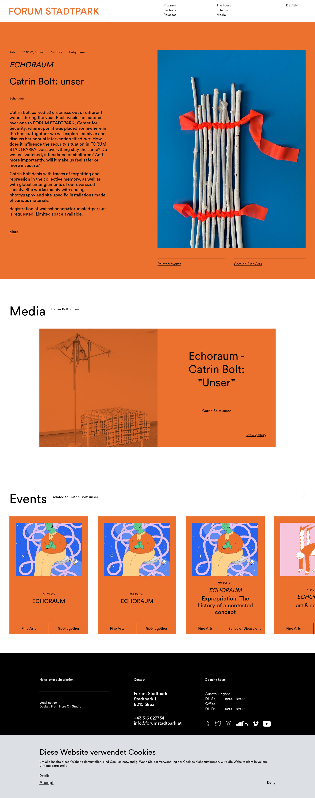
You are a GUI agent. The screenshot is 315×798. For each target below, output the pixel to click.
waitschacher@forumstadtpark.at (72, 209)
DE (288, 5)
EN (295, 5)
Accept (46, 782)
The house (224, 5)
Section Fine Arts (248, 264)
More (13, 232)
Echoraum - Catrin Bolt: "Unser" (217, 369)
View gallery (256, 435)
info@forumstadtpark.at (158, 723)
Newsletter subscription (56, 679)
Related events (169, 264)
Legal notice (48, 702)
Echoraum (16, 98)
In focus (222, 10)
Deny (271, 782)
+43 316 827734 (149, 718)
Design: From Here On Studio (60, 706)
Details (44, 775)
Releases (170, 15)
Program (170, 5)
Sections (170, 10)
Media (221, 15)
